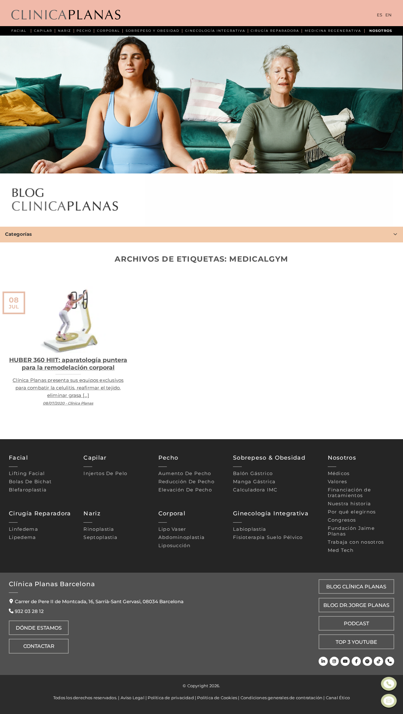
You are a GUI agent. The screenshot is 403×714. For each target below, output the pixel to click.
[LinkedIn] (323, 661)
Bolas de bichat (30, 481)
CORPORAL (108, 31)
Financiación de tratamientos (349, 492)
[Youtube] (345, 661)
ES (379, 15)
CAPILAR (43, 31)
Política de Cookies (217, 697)
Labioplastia (249, 529)
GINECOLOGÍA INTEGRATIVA (215, 31)
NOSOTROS (380, 31)
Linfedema (23, 529)
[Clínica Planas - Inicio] (66, 15)
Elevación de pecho (185, 490)
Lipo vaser (172, 529)
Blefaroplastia (28, 490)
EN (388, 15)
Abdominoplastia (181, 537)
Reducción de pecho (186, 481)
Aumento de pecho (184, 473)
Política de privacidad (171, 697)
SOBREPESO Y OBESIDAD (152, 31)
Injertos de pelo (105, 473)
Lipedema (22, 537)
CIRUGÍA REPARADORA (275, 31)
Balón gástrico (253, 473)
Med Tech (341, 550)
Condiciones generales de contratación (281, 697)
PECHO (84, 31)
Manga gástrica (254, 481)
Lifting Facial (27, 473)
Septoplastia (100, 537)
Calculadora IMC (255, 490)
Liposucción (174, 545)
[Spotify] (367, 661)
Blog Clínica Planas (356, 586)
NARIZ (64, 31)
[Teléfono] (389, 661)
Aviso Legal (133, 697)
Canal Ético (338, 697)
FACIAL (18, 31)
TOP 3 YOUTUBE (356, 642)
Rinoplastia (98, 529)
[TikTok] (378, 661)
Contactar (38, 646)
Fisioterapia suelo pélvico (268, 537)
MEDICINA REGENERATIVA (333, 31)
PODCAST (356, 623)
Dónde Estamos (39, 628)
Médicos (339, 473)
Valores (337, 481)
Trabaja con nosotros (356, 542)
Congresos (342, 520)
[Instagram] (334, 661)
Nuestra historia (349, 504)
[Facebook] (356, 661)
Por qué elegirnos (352, 512)
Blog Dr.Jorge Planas (356, 605)
